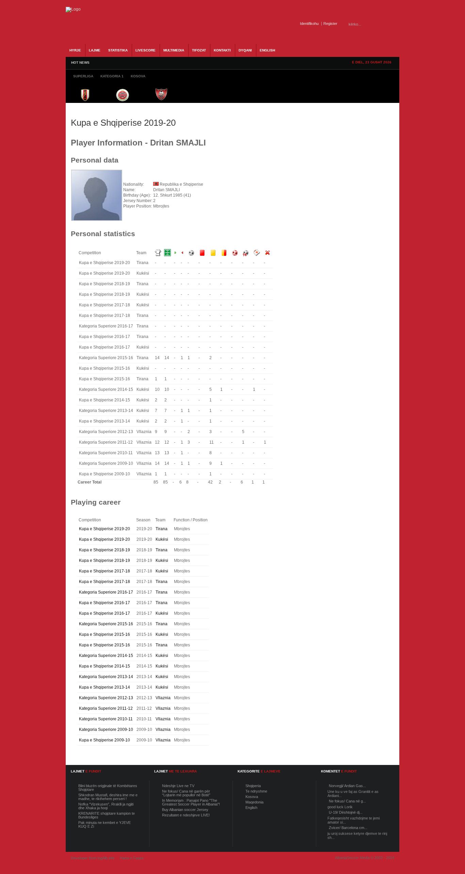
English (251, 808)
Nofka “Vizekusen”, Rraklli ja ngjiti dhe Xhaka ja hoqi (105, 806)
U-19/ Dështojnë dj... (346, 812)
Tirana (161, 528)
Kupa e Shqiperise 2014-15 (104, 666)
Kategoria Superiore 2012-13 (106, 697)
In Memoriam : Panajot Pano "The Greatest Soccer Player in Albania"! (191, 802)
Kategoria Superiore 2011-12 (106, 708)
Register (330, 23)
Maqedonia (254, 802)
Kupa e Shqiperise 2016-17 (104, 602)
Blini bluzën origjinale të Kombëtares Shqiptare (107, 788)
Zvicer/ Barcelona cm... (348, 828)
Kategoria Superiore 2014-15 (106, 655)
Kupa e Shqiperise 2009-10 (104, 740)
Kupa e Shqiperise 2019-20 (104, 528)
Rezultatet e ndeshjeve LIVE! (186, 815)
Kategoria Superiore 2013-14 (106, 676)
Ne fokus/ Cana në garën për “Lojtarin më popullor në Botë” (186, 793)
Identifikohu (309, 23)
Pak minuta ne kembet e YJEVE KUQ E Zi (104, 824)
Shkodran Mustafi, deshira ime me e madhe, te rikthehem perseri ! (108, 797)
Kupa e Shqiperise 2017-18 (104, 571)
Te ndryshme (256, 791)
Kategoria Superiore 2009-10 (106, 729)
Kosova (251, 797)
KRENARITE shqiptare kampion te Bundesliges (106, 815)
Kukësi (162, 539)
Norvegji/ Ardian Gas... (347, 786)
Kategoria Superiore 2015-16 (106, 624)
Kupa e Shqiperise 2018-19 (104, 550)
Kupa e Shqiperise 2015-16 (104, 634)
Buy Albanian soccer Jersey (185, 810)
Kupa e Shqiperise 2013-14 (104, 687)
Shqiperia (253, 786)
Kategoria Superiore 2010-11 (106, 719)
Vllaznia (163, 697)
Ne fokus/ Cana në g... (347, 801)
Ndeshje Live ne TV (178, 786)
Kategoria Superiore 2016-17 (106, 592)
